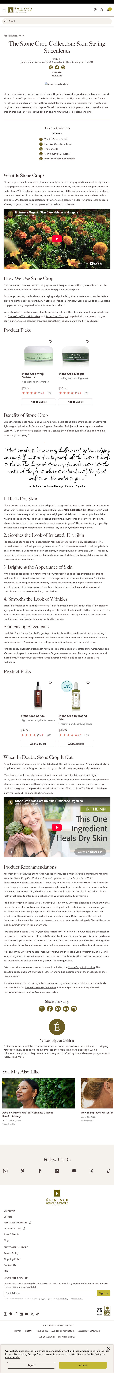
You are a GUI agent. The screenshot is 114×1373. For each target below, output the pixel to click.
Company (9, 1210)
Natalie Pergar (37, 633)
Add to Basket (38, 401)
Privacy (17, 1331)
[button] (101, 9)
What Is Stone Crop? (55, 139)
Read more (18, 1056)
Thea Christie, (73, 62)
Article (21, 35)
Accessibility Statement (89, 1331)
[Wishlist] (50, 341)
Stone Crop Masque (57, 316)
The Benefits (51, 148)
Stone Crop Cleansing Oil (41, 902)
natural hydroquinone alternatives (29, 582)
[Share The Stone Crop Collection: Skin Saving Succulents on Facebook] (57, 67)
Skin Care (13, 35)
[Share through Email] (74, 1008)
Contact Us (10, 1265)
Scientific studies (13, 605)
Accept (83, 1365)
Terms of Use (42, 1331)
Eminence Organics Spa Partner (41, 992)
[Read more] (38, 1093)
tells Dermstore (91, 509)
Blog (5, 35)
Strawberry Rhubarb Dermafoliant (43, 936)
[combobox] (57, 21)
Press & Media (11, 1234)
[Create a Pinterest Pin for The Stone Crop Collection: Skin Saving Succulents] (63, 67)
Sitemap (28, 1331)
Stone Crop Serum (33, 716)
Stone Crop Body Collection (40, 987)
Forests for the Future (15, 1222)
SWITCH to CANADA (66, 1337)
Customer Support (16, 1247)
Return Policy (11, 1253)
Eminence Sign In (47, 1337)
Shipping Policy (12, 1259)
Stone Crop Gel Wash (26, 878)
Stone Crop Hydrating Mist (73, 717)
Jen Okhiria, (27, 62)
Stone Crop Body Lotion (81, 967)
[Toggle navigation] (4, 10)
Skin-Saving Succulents (57, 153)
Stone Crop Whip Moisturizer (24, 316)
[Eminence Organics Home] (20, 10)
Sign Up (103, 1293)
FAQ (6, 1271)
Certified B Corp (12, 1228)
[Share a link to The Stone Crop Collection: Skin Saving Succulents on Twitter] (51, 67)
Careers (8, 1216)
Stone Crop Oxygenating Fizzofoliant (42, 931)
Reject (31, 1365)
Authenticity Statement (63, 1331)
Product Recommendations (59, 158)
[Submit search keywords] (5, 21)
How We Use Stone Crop (58, 144)
